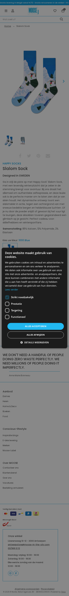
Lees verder (11, 289)
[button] (34, 342)
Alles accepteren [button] (35, 326)
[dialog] (34, 298)
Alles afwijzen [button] (36, 334)
